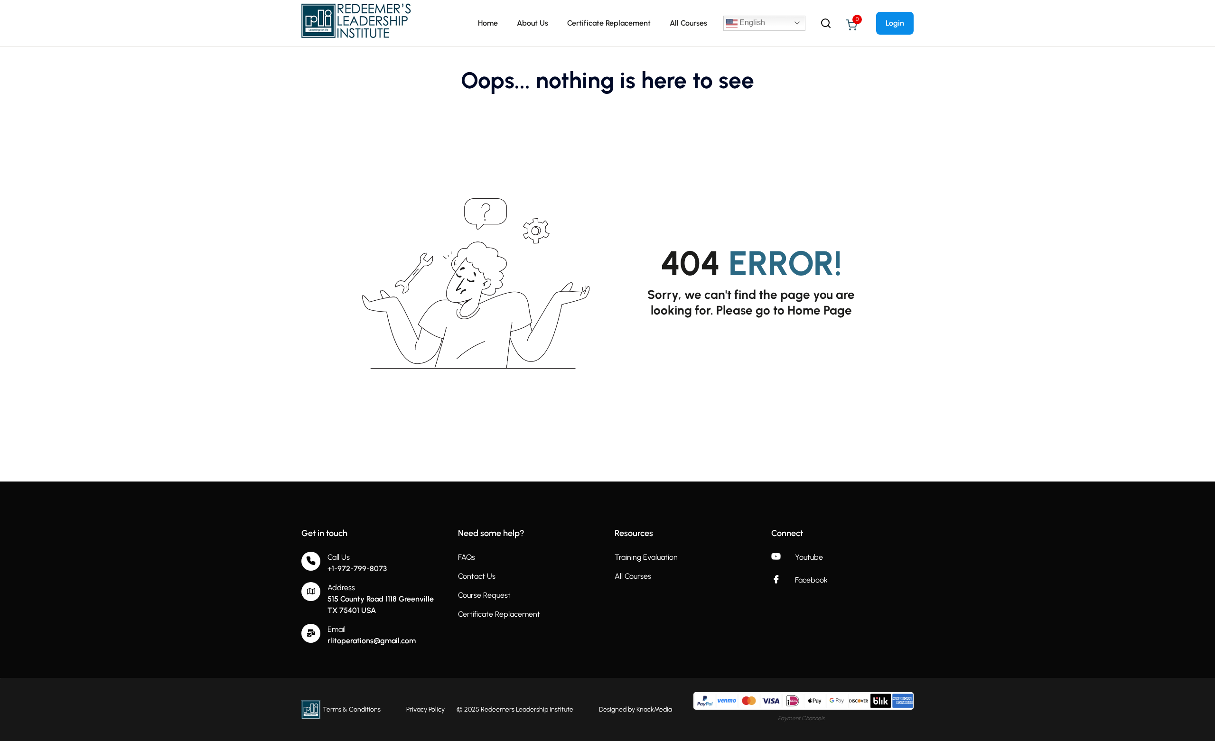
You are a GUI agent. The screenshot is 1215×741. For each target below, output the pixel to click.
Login (895, 23)
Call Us (338, 557)
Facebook (811, 579)
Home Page (819, 310)
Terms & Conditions (352, 709)
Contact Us (476, 576)
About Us (532, 23)
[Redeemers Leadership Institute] (356, 22)
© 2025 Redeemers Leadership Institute (515, 709)
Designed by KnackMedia (635, 709)
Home (488, 23)
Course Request (484, 595)
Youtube (809, 557)
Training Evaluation (646, 557)
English (751, 23)
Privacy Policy (425, 709)
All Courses (688, 23)
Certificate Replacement (609, 23)
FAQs (466, 557)
